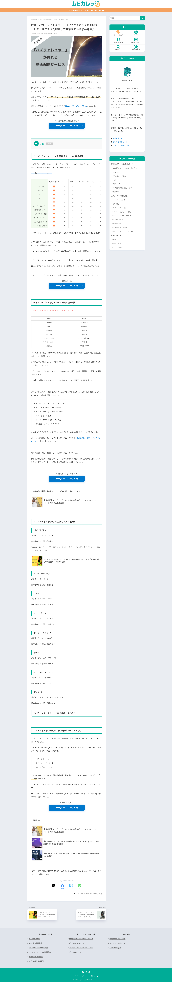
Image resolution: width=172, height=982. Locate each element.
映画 (114, 240)
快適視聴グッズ (136, 49)
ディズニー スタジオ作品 (122, 216)
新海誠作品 (117, 223)
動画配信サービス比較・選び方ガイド (126, 168)
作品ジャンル (116, 235)
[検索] (142, 18)
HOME (87, 972)
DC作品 (116, 204)
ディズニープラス (119, 176)
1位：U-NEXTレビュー (77, 943)
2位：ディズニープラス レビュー (81, 948)
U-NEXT (136, 35)
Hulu (114, 180)
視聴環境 (116, 192)
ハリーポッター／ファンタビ (123, 231)
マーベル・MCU (118, 42)
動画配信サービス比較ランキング (81, 939)
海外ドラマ (117, 243)
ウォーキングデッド (136, 42)
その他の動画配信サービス (122, 188)
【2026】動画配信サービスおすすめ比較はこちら (85, 10)
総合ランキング (118, 35)
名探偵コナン (118, 49)
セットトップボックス (117, 943)
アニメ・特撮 (118, 247)
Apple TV (116, 184)
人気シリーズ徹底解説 (119, 196)
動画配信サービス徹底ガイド (122, 164)
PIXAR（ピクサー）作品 (93, 894)
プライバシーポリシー (80, 976)
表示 (49, 143)
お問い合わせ (94, 976)
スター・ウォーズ (119, 208)
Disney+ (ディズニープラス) (67, 126)
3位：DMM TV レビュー (77, 952)
